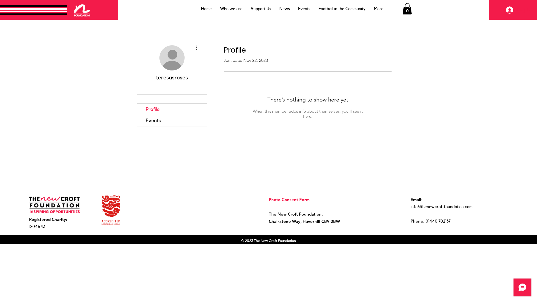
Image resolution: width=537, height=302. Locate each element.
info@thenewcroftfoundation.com (441, 207)
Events (153, 120)
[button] (407, 9)
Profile (153, 109)
